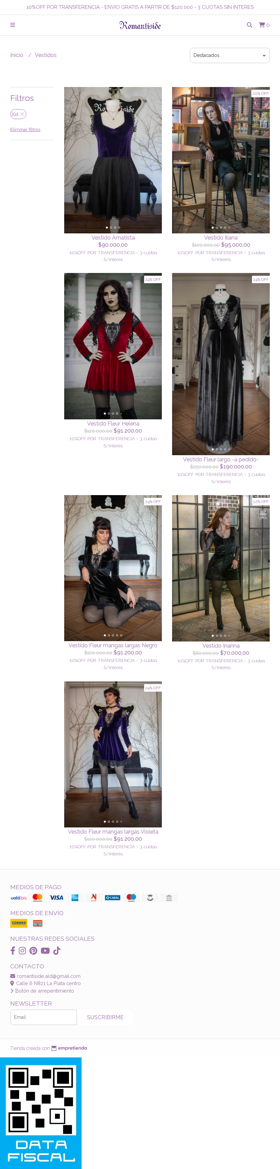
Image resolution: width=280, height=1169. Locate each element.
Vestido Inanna (221, 646)
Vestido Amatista (113, 237)
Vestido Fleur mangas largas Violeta (113, 831)
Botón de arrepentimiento (44, 991)
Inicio (17, 55)
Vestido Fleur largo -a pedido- (221, 459)
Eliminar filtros (25, 129)
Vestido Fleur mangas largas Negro (113, 645)
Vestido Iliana (221, 237)
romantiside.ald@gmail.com (48, 976)
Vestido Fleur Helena (113, 423)
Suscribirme (105, 1017)
